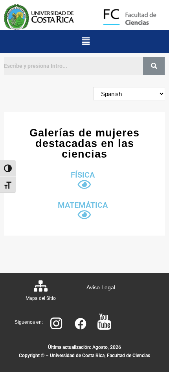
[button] (85, 41)
